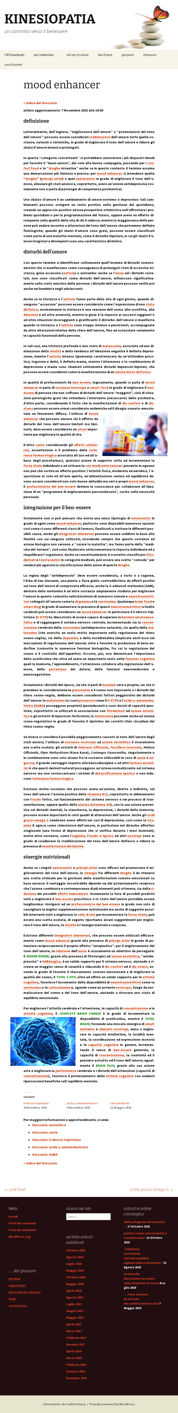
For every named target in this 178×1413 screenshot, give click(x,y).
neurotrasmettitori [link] (126, 606)
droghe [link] (54, 168)
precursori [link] (86, 700)
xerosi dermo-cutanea (25, 1292)
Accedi (13, 1216)
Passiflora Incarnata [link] (126, 747)
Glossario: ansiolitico (49, 1125)
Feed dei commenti (22, 1230)
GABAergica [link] (51, 961)
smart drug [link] (32, 606)
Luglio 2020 (74, 1264)
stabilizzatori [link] (99, 137)
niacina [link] (83, 804)
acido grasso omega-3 (152, 1189)
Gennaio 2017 (75, 1344)
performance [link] (65, 1070)
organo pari (17, 1285)
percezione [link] (57, 669)
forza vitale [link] (32, 465)
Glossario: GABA (45, 1154)
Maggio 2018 (75, 1284)
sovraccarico (18, 1306)
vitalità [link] (55, 351)
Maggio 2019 (75, 1270)
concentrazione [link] (135, 1008)
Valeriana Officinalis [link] (93, 747)
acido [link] (36, 799)
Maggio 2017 (75, 1317)
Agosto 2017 (75, 1297)
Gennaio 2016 (75, 1371)
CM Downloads (14, 55)
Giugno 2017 (74, 1311)
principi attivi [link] (51, 178)
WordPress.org (19, 1237)
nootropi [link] (134, 836)
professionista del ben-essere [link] (51, 486)
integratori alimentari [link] (76, 534)
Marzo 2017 (74, 1331)
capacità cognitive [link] (103, 1044)
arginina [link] (78, 836)
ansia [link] (119, 273)
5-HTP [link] (42, 617)
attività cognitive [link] (37, 1013)
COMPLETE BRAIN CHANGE (80, 1013)
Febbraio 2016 (76, 1365)
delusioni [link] (30, 314)
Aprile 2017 (73, 1324)
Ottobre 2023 (75, 1250)
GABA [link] (39, 705)
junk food (14, 1189)
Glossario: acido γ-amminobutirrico (60, 1147)
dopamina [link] (83, 601)
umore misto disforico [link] (132, 372)
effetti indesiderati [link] (73, 893)
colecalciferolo (120, 1103)
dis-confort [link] (131, 403)
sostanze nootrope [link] (70, 387)
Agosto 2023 (75, 1257)
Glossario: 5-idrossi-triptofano (56, 1139)
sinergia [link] (90, 873)
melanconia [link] (111, 346)
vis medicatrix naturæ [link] (104, 465)
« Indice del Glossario (40, 103)
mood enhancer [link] (109, 173)
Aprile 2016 (73, 1351)
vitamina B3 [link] (101, 804)
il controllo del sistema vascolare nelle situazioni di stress (141, 1278)
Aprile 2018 (73, 1291)
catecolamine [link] (59, 987)
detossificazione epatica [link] (115, 773)
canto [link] (40, 445)
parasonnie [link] (81, 690)
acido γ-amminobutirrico (82, 1103)
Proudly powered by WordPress (112, 1404)
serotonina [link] (107, 601)
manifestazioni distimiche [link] (62, 846)
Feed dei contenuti (22, 1223)
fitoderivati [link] (116, 711)
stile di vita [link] (86, 914)
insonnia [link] (109, 685)
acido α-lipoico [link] (101, 836)
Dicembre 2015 (76, 1378)
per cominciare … (45, 55)
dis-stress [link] (140, 966)
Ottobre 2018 (75, 1277)
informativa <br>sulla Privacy (64, 1404)
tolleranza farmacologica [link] (52, 778)
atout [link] (82, 429)
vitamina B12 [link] (97, 794)
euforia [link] (69, 273)
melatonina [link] (55, 700)
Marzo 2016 (74, 1358)
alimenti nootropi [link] (113, 1029)
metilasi (14, 1279)
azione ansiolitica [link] (116, 742)
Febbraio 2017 (76, 1338)
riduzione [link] (63, 951)
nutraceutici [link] (85, 178)
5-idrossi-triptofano (36, 1103)
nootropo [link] (123, 987)
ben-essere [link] (81, 382)
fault (12, 1299)
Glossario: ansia (45, 1132)
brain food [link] (143, 601)
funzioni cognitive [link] (140, 658)
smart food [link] (99, 387)
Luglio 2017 (74, 1304)
